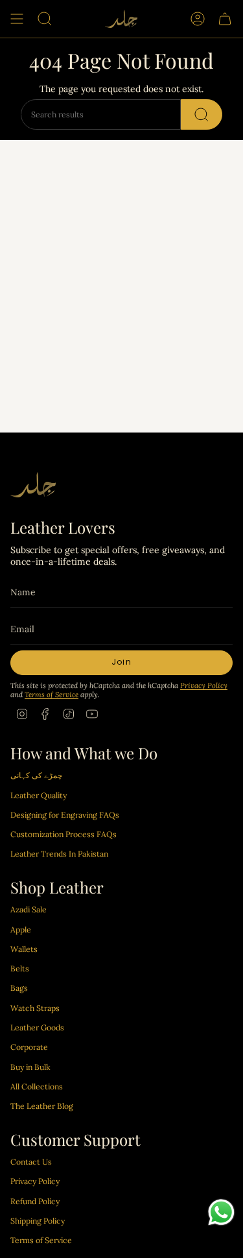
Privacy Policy (203, 685)
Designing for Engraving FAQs (64, 815)
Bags (19, 988)
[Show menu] (17, 19)
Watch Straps (35, 1008)
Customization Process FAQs (63, 834)
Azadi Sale (28, 909)
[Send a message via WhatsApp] (221, 1212)
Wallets (24, 949)
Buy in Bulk (30, 1067)
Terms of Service (51, 694)
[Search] (201, 114)
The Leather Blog (41, 1106)
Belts (19, 968)
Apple (20, 929)
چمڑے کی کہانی (36, 775)
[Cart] (224, 19)
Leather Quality (38, 795)
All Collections (36, 1086)
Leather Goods (37, 1027)
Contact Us (31, 1162)
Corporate (29, 1047)
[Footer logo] (33, 484)
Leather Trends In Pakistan (59, 854)
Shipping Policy (37, 1221)
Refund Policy (35, 1201)
